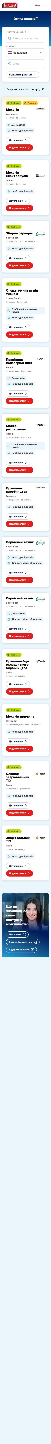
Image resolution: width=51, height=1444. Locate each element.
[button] (18, 140)
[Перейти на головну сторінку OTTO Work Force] (10, 5)
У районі (10, 46)
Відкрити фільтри (20, 74)
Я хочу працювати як (16, 32)
